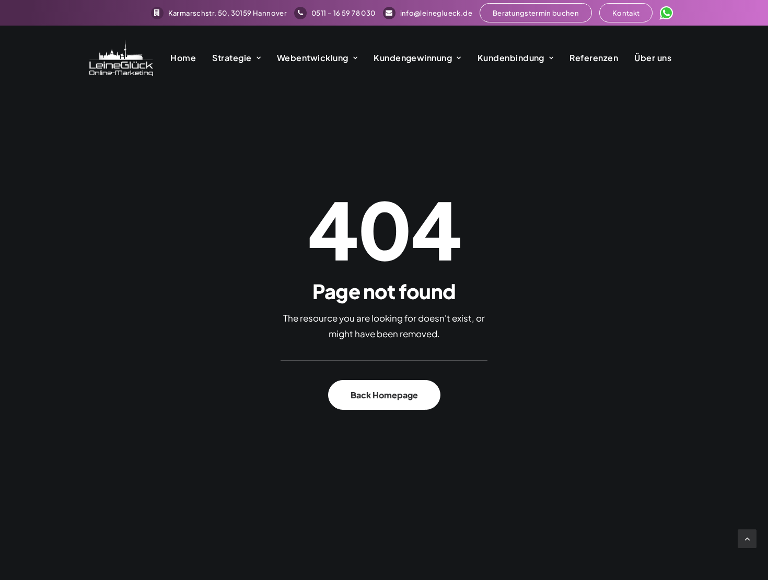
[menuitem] (218, 13)
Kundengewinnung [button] (413, 57)
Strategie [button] (231, 57)
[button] (536, 13)
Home (183, 57)
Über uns (652, 57)
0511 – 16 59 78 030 (343, 13)
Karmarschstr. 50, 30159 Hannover (227, 13)
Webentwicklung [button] (312, 57)
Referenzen (593, 57)
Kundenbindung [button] (511, 57)
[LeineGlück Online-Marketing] (121, 58)
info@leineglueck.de (436, 13)
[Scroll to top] (747, 537)
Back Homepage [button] (384, 394)
